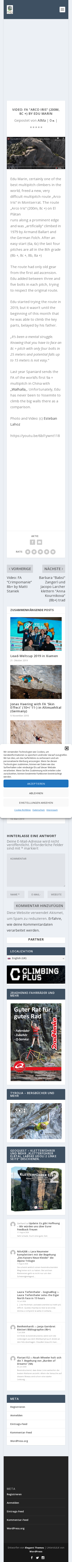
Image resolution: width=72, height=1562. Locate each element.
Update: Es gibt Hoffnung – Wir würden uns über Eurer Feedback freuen (38, 1226)
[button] (67, 748)
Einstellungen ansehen (36, 802)
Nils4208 (22, 1251)
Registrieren (17, 1406)
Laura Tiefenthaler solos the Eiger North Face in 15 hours (38, 1296)
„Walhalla (18, 389)
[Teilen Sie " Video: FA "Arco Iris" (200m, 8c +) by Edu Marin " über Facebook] (32, 542)
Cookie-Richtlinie (22, 810)
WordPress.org (19, 1441)
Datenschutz (39, 810)
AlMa (42, 120)
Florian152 (23, 1357)
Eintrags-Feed (18, 1424)
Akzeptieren (36, 783)
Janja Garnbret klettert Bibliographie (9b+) (36, 1328)
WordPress (36, 1551)
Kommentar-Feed (21, 1432)
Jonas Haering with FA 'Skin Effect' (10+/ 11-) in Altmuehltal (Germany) (36, 707)
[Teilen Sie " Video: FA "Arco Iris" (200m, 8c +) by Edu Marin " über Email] (39, 542)
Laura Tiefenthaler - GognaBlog (36, 1292)
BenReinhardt (25, 1326)
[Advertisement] (36, 56)
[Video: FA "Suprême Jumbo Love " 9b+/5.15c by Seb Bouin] (36, 735)
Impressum (52, 810)
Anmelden (16, 1415)
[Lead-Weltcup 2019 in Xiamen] (36, 634)
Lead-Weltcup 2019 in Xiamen (34, 656)
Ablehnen (36, 793)
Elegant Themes (34, 1547)
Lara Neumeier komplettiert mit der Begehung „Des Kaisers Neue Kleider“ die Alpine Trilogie (36, 1256)
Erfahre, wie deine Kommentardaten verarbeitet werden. (34, 924)
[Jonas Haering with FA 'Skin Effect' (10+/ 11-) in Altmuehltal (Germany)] (36, 682)
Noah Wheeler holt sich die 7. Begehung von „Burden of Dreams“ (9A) (39, 1360)
